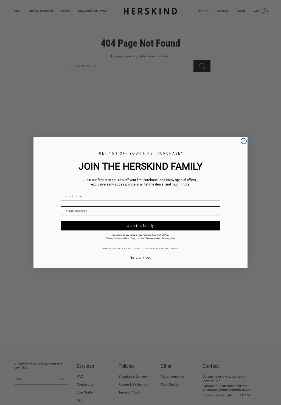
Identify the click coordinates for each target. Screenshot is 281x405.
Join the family (140, 226)
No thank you (140, 257)
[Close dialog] (243, 141)
